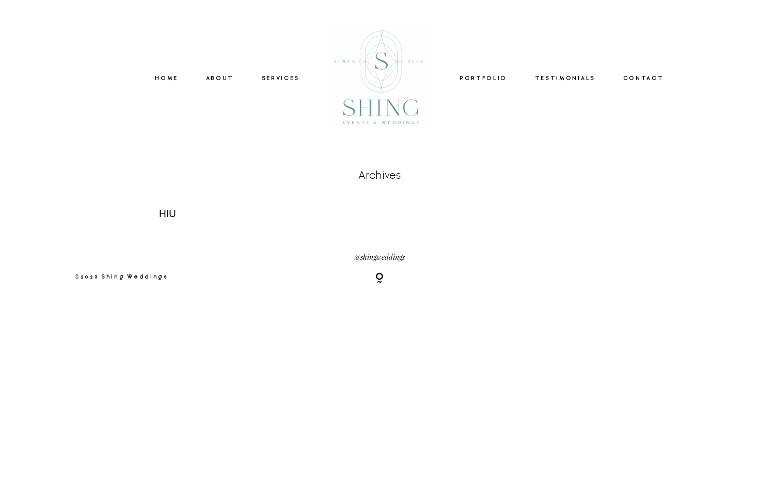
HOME (166, 78)
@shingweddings (379, 257)
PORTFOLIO (483, 78)
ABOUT (220, 78)
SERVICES (280, 78)
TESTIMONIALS (565, 78)
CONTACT (643, 78)
